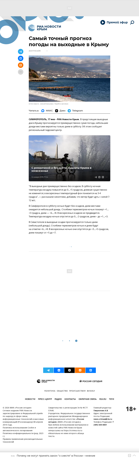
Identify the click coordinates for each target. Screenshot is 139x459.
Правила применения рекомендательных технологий (23, 441)
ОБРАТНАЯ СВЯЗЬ (88, 399)
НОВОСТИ (30, 399)
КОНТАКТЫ (70, 399)
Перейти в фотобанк (61, 104)
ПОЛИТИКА (49, 391)
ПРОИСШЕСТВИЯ (77, 391)
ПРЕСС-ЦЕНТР (45, 399)
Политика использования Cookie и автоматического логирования (19, 429)
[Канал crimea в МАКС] (91, 370)
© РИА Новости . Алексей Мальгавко (41, 104)
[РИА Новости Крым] (45, 28)
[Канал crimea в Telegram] (48, 370)
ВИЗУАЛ (91, 391)
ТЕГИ (111, 399)
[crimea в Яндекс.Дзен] (69, 370)
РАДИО (58, 399)
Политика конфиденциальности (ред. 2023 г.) (23, 435)
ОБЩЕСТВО (62, 391)
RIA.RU (102, 399)
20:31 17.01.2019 (34, 51)
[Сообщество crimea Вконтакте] (59, 370)
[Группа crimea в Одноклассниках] (80, 370)
